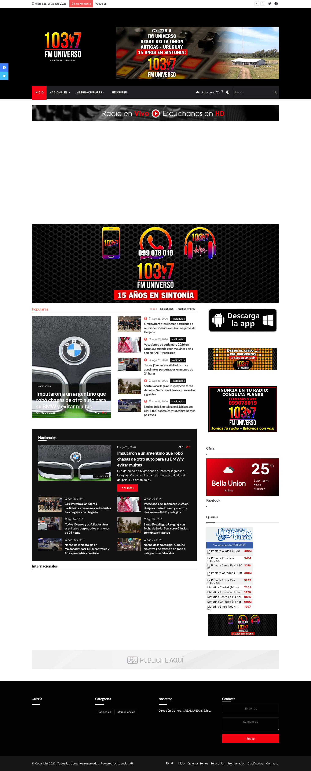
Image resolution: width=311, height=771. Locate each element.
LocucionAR (125, 763)
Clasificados (255, 763)
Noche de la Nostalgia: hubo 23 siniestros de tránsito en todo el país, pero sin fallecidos (165, 549)
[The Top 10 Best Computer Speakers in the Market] (129, 324)
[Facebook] (4, 67)
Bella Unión (218, 763)
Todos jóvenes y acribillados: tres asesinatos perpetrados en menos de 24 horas (168, 369)
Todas (153, 308)
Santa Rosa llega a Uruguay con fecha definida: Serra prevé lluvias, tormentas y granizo (169, 390)
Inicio (39, 92)
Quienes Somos (198, 763)
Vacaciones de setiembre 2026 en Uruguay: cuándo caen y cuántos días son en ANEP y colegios (159, 3)
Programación (236, 763)
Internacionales (89, 92)
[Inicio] (62, 47)
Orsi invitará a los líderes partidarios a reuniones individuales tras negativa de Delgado (169, 328)
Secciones (119, 92)
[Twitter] (4, 76)
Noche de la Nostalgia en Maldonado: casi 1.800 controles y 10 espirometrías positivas (169, 411)
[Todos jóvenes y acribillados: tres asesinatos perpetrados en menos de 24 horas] (50, 523)
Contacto (228, 699)
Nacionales (58, 92)
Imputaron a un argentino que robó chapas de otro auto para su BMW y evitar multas (150, 458)
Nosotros (165, 699)
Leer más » (127, 487)
